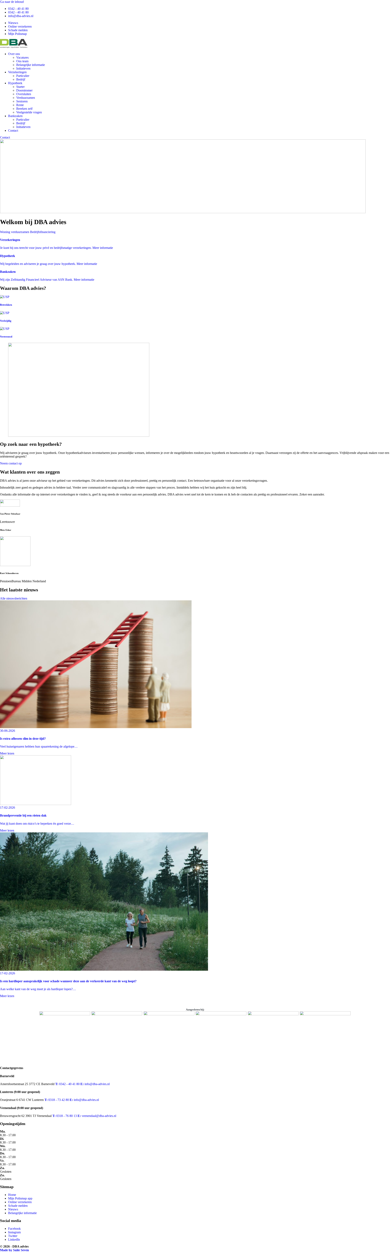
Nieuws (13, 23)
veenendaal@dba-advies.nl (97, 1116)
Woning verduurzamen (14, 232)
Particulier (22, 75)
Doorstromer (24, 90)
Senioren (22, 101)
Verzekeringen (17, 72)
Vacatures (22, 57)
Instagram (14, 1232)
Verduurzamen (25, 97)
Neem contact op (11, 463)
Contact (13, 130)
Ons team (22, 61)
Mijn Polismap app (20, 1198)
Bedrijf (20, 79)
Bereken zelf (24, 108)
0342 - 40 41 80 (18, 8)
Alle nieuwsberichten (13, 598)
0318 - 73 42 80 (56, 1100)
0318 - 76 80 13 (64, 1116)
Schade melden (18, 30)
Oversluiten (23, 94)
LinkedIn (14, 1239)
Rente (20, 105)
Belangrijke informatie (30, 65)
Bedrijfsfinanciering (42, 232)
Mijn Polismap (17, 33)
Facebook (14, 1228)
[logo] (13, 47)
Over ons (14, 54)
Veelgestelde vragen (29, 112)
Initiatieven (23, 68)
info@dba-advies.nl (20, 16)
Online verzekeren (20, 26)
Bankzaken (15, 116)
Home (12, 1194)
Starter (20, 86)
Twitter (12, 1236)
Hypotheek (15, 83)
